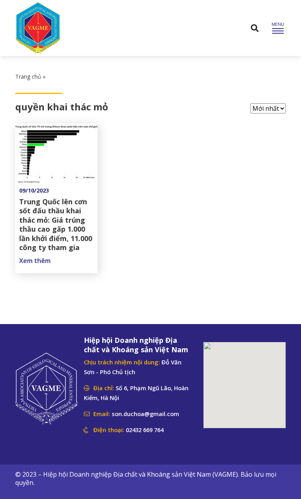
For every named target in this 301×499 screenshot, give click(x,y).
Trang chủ (28, 76)
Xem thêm (35, 260)
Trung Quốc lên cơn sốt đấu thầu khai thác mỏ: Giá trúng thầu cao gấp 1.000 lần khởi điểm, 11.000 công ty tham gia (55, 224)
